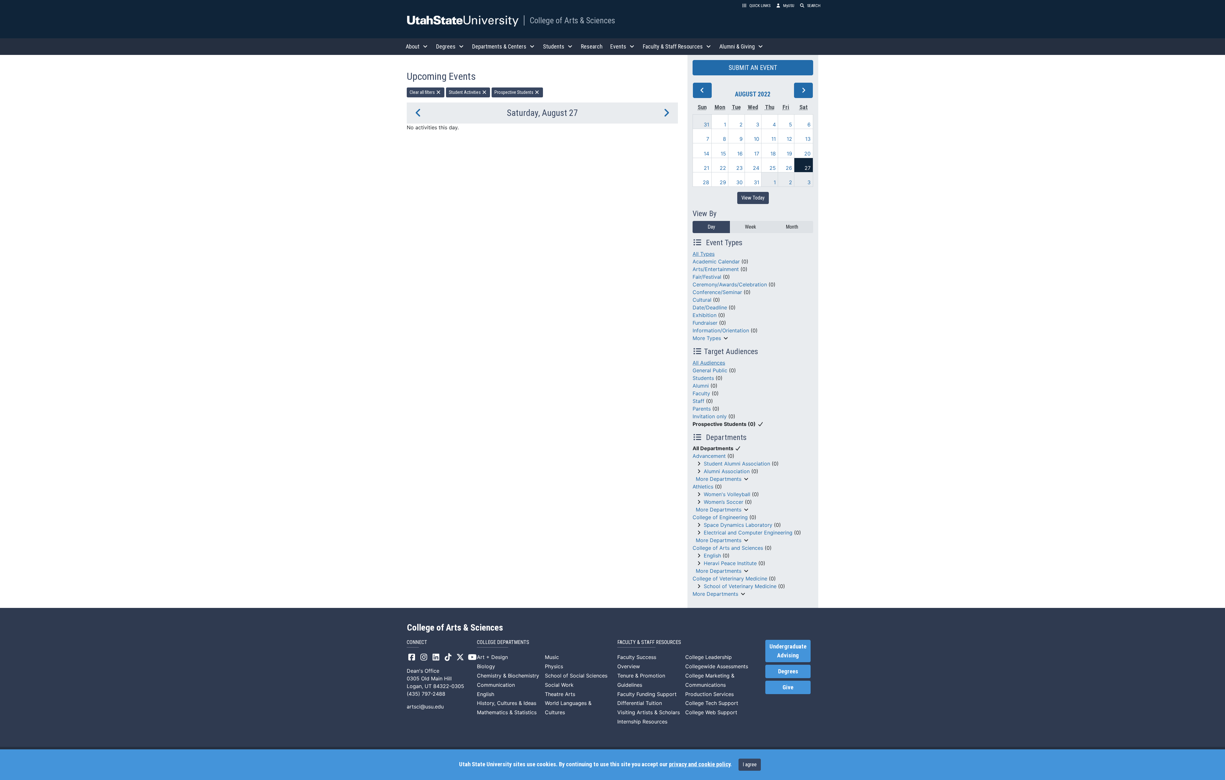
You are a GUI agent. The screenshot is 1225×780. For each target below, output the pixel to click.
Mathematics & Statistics (507, 712)
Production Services (709, 694)
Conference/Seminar (717, 292)
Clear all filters (423, 92)
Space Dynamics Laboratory (738, 525)
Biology (486, 666)
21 (706, 168)
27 (808, 168)
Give (788, 687)
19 (789, 153)
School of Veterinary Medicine (740, 586)
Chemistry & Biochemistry (508, 675)
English (712, 555)
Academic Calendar (716, 261)
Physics (554, 666)
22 (723, 168)
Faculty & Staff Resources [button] (673, 46)
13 (808, 139)
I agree (750, 764)
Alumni (701, 385)
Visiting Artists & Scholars (648, 712)
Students (703, 378)
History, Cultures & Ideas (506, 703)
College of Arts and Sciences (728, 548)
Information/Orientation (721, 330)
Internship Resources (642, 721)
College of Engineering (720, 517)
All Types (704, 254)
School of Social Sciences (576, 675)
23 (739, 168)
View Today (753, 198)
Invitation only (710, 416)
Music (552, 657)
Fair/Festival (707, 277)
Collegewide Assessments (716, 666)
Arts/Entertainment (716, 269)
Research (592, 46)
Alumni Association (727, 471)
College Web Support (711, 712)
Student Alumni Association (737, 463)
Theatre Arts (560, 694)
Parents (702, 408)
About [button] (412, 46)
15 (723, 153)
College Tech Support (711, 703)
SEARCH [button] (813, 5)
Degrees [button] (446, 46)
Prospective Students (514, 92)
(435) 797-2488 (426, 694)
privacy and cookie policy (699, 764)
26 (789, 168)
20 (807, 153)
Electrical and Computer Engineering (748, 532)
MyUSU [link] (788, 5)
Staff (698, 401)
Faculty (701, 393)
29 (723, 182)
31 (706, 124)
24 (756, 168)
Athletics (703, 486)
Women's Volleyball (727, 494)
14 (706, 153)
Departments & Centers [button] (499, 46)
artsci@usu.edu (425, 706)
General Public (710, 370)
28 (706, 182)
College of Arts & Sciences (572, 20)
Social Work (559, 685)
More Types (707, 338)
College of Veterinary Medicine (730, 578)
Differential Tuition (639, 703)
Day (711, 227)
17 (756, 153)
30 (739, 182)
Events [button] (618, 46)
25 (772, 168)
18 (773, 153)
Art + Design (492, 657)
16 (740, 153)
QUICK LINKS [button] (759, 5)
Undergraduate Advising (787, 651)
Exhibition (704, 315)
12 (789, 139)
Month (792, 227)
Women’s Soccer (723, 502)
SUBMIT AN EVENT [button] (753, 68)
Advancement (709, 456)
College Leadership (708, 657)
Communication (496, 685)
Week (750, 227)
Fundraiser (705, 323)
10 (756, 139)
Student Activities (465, 92)
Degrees (788, 671)
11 (773, 139)
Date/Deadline (710, 307)
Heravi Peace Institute (730, 563)
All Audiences (709, 363)
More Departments (718, 479)
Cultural (702, 300)
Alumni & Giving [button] (737, 46)
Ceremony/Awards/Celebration (730, 284)
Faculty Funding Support (647, 694)
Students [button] (553, 46)
